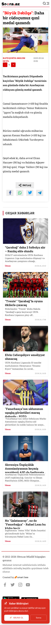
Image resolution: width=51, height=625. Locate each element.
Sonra (38, 618)
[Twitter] (12, 584)
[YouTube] (28, 584)
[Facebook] (5, 584)
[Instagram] (20, 584)
